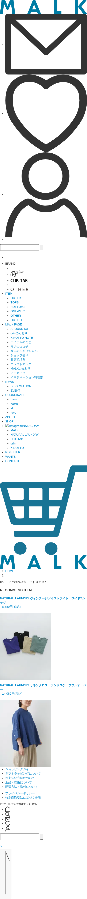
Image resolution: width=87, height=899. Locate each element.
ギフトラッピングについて (23, 773)
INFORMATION (21, 386)
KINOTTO (17, 448)
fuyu (13, 412)
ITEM (8, 293)
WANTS (10, 456)
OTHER (16, 315)
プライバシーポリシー (20, 793)
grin (13, 443)
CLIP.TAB (17, 439)
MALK (15, 430)
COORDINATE (15, 395)
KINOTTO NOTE (22, 337)
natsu (14, 403)
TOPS (15, 302)
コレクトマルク (21, 364)
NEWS (9, 381)
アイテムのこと (21, 342)
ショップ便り (19, 355)
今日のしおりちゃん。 (25, 351)
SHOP (9, 421)
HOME (9, 571)
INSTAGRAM (30, 425)
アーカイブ (18, 373)
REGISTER (12, 452)
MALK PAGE (13, 324)
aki (12, 408)
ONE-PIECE (19, 311)
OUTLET (16, 320)
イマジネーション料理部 (27, 377)
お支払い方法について (20, 778)
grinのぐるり (19, 333)
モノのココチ (19, 346)
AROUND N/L (20, 329)
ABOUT (10, 417)
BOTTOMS (18, 306)
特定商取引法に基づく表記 (23, 797)
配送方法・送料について (21, 786)
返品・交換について (18, 782)
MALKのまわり (20, 368)
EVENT (15, 390)
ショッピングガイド (18, 769)
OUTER (16, 298)
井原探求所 (18, 359)
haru (14, 399)
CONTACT (12, 461)
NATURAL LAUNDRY (25, 434)
